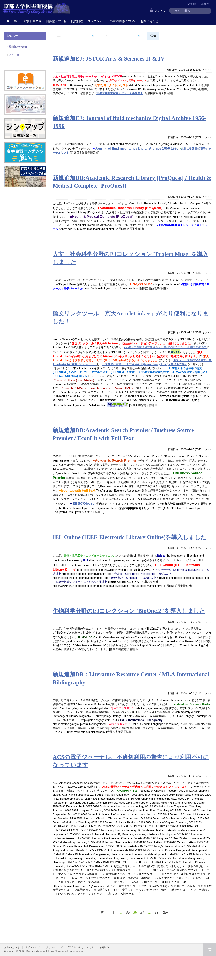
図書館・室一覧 (56, 21)
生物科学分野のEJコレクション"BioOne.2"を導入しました (129, 611)
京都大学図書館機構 (36, 8)
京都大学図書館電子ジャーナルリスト (119, 93)
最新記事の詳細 (18, 46)
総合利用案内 (33, 21)
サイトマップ (32, 947)
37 (142, 912)
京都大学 (206, 3)
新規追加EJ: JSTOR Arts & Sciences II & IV (109, 58)
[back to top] (209, 949)
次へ (166, 912)
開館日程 (77, 21)
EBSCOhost (83, 503)
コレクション (96, 21)
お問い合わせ (149, 21)
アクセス (160, 10)
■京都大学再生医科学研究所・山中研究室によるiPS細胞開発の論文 (165, 347)
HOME (15, 21)
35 (128, 912)
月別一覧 (14, 55)
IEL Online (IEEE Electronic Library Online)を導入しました (130, 537)
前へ (103, 912)
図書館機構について (122, 21)
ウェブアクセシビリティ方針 (77, 947)
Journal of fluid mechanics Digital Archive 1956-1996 (136, 148)
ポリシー (51, 947)
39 (156, 912)
